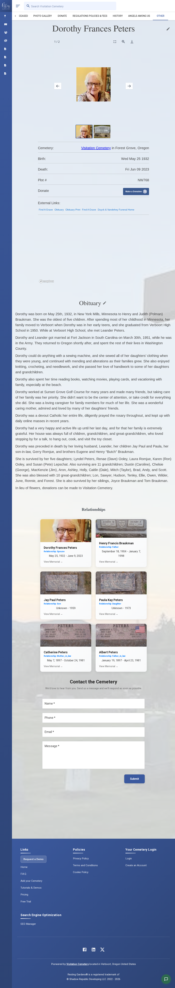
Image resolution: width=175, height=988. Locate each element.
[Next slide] (129, 86)
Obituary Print (72, 209)
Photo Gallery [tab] (42, 16)
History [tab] (118, 16)
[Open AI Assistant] (166, 979)
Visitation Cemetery (96, 148)
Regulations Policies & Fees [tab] (90, 16)
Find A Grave (46, 209)
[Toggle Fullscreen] (115, 42)
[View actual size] (123, 42)
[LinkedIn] (93, 950)
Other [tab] (160, 16)
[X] (102, 950)
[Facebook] (84, 950)
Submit (134, 778)
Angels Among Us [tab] (139, 16)
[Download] (132, 42)
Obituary (59, 209)
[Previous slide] (57, 86)
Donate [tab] (62, 16)
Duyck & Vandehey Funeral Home (116, 209)
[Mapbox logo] (46, 281)
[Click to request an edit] (168, 28)
